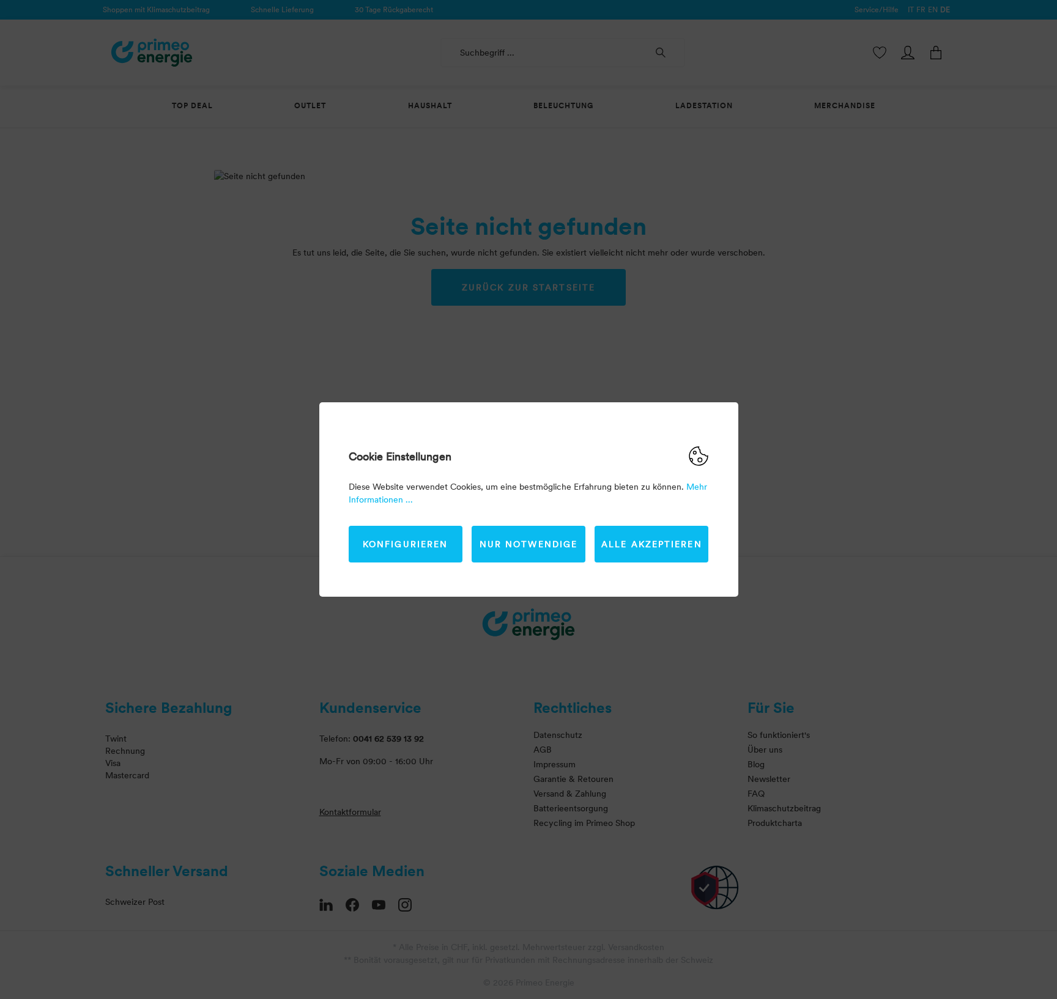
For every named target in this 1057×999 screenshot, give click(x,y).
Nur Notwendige (528, 544)
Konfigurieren (405, 544)
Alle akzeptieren (651, 544)
